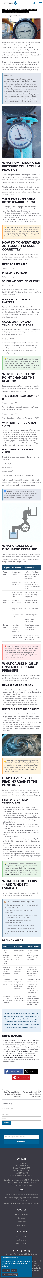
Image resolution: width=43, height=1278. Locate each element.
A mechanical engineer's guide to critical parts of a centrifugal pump (21, 1199)
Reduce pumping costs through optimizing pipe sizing (21, 1203)
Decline (14, 1271)
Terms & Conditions (21, 1214)
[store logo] (10, 3)
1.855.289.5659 (24, 1170)
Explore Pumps (21, 1236)
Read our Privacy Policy (10, 1275)
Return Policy (21, 1222)
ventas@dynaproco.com (24, 1185)
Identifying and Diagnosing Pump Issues (15, 12)
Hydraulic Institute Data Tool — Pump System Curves (22, 1040)
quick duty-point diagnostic (13, 874)
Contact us (21, 1218)
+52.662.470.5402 (30, 1182)
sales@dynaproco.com (24, 1175)
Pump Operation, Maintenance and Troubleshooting (19, 9)
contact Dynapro (16, 1019)
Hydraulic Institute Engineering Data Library (19, 1051)
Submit (7, 1122)
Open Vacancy (21, 1225)
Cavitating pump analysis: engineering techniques (21, 1194)
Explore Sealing (21, 1243)
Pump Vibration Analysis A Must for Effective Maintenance (32, 1093)
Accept (6, 1271)
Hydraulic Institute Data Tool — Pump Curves (19, 1047)
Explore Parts (21, 1240)
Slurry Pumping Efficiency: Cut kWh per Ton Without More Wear (12, 1093)
